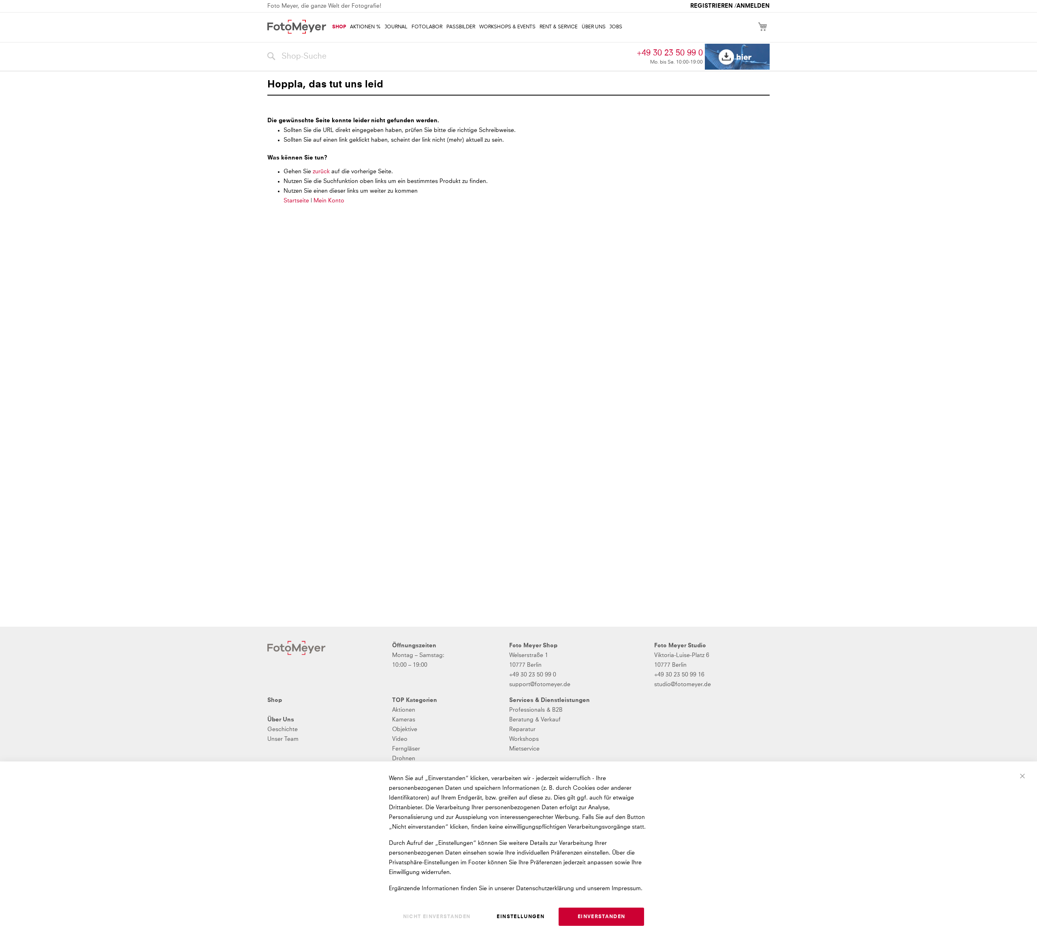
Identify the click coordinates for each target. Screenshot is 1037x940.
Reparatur (522, 729)
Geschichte (282, 729)
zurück (322, 171)
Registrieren (711, 6)
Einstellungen (520, 916)
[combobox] (450, 56)
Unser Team (283, 739)
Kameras (403, 720)
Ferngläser (406, 749)
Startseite (296, 201)
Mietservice (524, 749)
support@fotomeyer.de (539, 684)
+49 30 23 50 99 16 (679, 675)
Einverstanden (601, 916)
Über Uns (280, 720)
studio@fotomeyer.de (682, 684)
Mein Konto (329, 201)
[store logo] (296, 27)
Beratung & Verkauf (535, 720)
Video (400, 739)
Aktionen (403, 710)
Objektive (404, 729)
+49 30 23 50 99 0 (670, 53)
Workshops (524, 739)
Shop (274, 700)
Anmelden (753, 6)
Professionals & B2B (536, 710)
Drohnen (403, 758)
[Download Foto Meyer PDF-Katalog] (737, 57)
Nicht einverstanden (437, 916)
